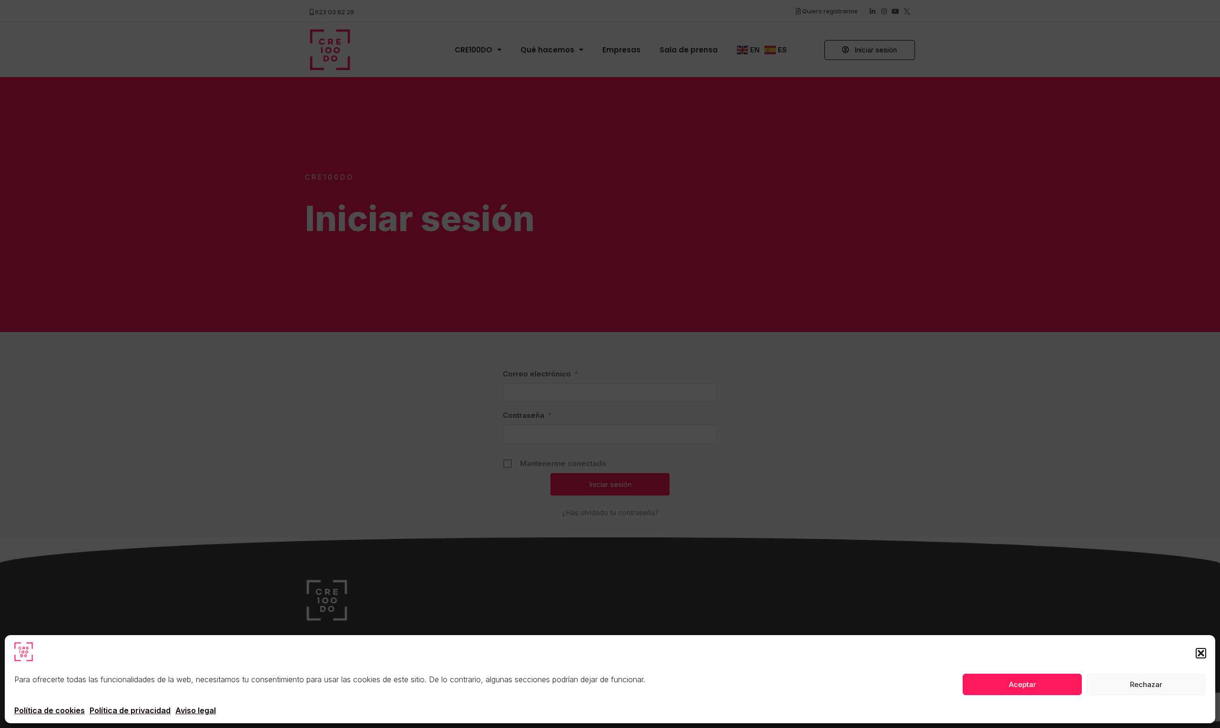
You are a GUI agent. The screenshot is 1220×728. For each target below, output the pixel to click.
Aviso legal (195, 710)
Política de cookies (49, 710)
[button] (1201, 653)
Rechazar (1146, 684)
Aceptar (1022, 684)
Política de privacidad (130, 710)
